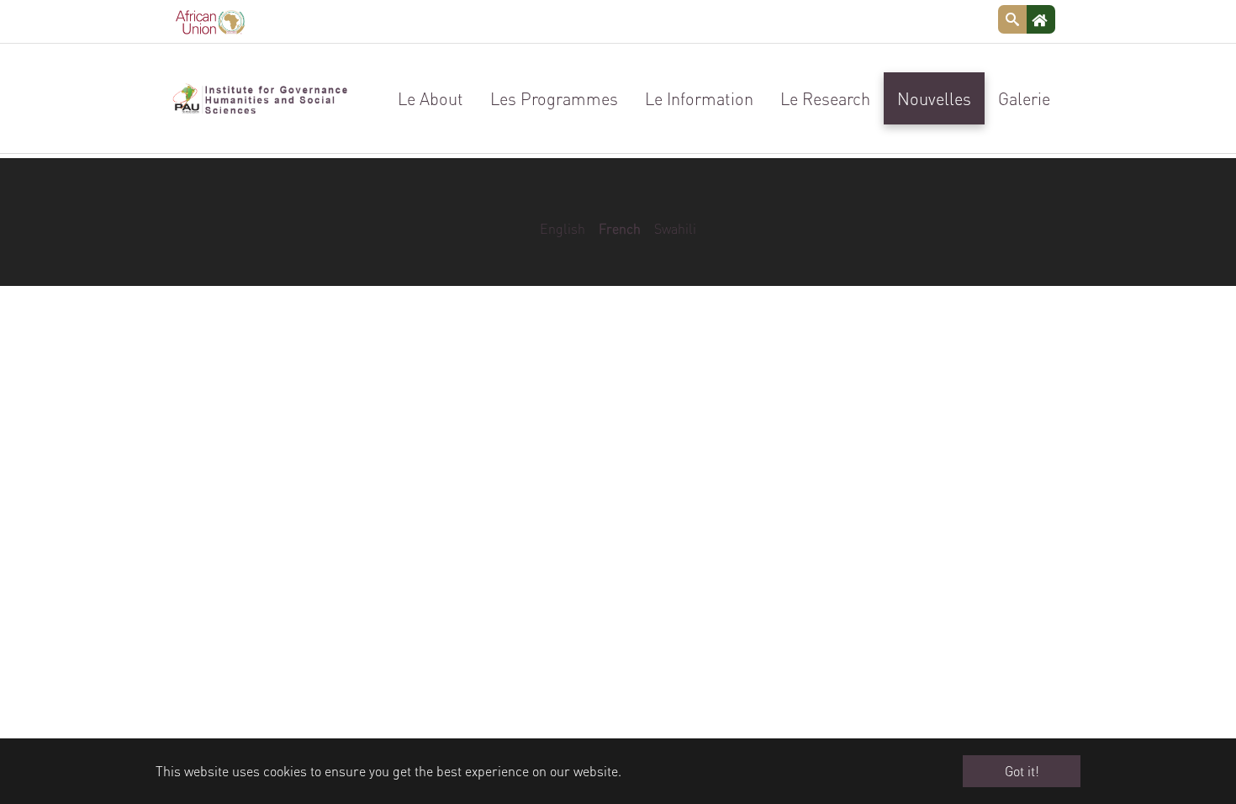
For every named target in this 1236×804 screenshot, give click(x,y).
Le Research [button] (825, 98)
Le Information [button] (699, 98)
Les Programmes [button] (554, 98)
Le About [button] (430, 98)
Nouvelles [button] (934, 98)
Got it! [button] (1022, 771)
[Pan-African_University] (259, 98)
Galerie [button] (1024, 98)
